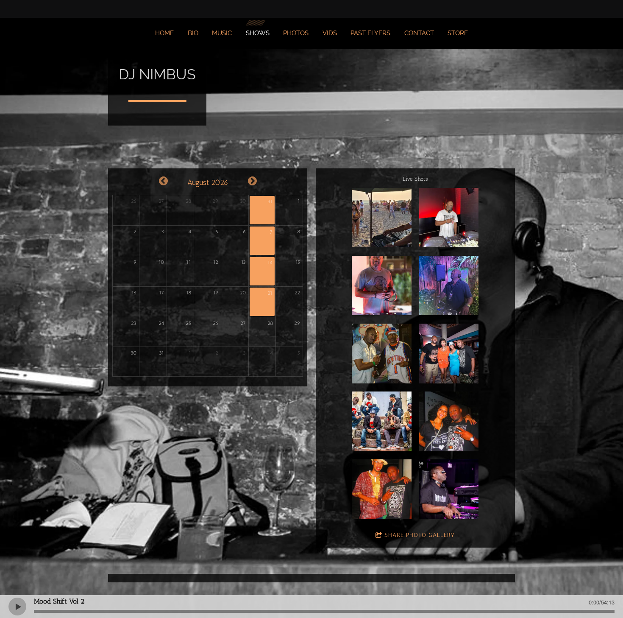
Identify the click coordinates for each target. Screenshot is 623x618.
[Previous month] (163, 181)
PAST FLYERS (370, 33)
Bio (193, 33)
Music (222, 33)
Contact (419, 33)
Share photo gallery (419, 535)
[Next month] (252, 181)
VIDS (330, 33)
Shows (258, 33)
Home (164, 33)
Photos (296, 33)
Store (458, 33)
